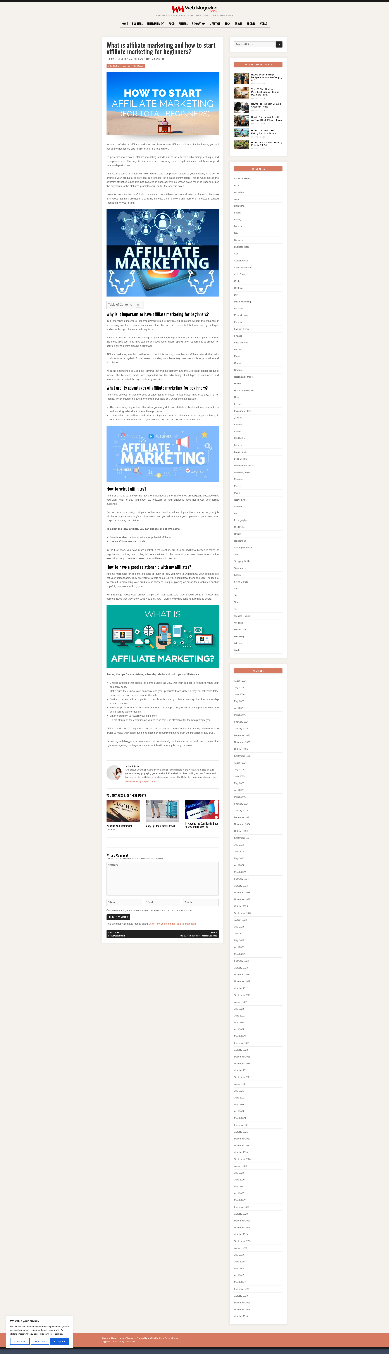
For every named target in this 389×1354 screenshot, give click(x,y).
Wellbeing (239, 636)
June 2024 (239, 851)
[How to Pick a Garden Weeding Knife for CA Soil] (241, 144)
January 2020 (241, 1213)
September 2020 (242, 1159)
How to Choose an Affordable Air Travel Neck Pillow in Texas (266, 118)
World (263, 24)
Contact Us (142, 1338)
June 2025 (239, 776)
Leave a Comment (155, 59)
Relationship (240, 540)
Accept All (59, 1341)
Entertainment (156, 24)
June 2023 (239, 933)
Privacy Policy (171, 1338)
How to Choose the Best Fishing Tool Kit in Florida (263, 132)
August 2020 (240, 1166)
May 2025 (239, 783)
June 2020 (239, 1179)
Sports (251, 24)
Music (237, 493)
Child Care (239, 274)
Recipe (237, 534)
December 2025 (242, 735)
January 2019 (241, 1295)
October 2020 (241, 1152)
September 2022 (242, 995)
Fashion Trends (242, 329)
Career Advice (241, 260)
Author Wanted (126, 1338)
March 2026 (240, 715)
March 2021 (240, 1118)
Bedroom (238, 226)
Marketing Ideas (133, 66)
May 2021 (239, 1104)
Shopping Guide (242, 561)
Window (238, 643)
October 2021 (241, 1070)
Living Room (240, 452)
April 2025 (239, 790)
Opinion (238, 506)
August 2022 (240, 1002)
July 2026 (239, 687)
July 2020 (239, 1173)
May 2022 (239, 1022)
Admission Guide (242, 178)
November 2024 (242, 824)
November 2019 (242, 1227)
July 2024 (239, 844)
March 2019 (240, 1282)
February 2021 (241, 1125)
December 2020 (242, 1138)
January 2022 (241, 1050)
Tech (227, 24)
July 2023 (239, 926)
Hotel (236, 397)
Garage (238, 363)
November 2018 (242, 1309)
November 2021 (242, 1063)
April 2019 (239, 1275)
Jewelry (238, 417)
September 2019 (242, 1241)
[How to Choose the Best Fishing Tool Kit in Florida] (241, 132)
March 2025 (240, 797)
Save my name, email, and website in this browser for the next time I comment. (151, 910)
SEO (236, 554)
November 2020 (242, 1145)
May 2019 (239, 1268)
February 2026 (241, 721)
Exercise (238, 322)
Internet (238, 404)
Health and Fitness (243, 376)
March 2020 (240, 1200)
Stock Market (241, 581)
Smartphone (240, 568)
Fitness (183, 24)
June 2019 (239, 1261)
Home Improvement (244, 390)
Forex (237, 356)
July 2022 (239, 1009)
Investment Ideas (242, 411)
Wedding (238, 622)
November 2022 (242, 981)
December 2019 (242, 1220)
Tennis (237, 602)
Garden (238, 370)
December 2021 (242, 1056)
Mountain (238, 479)
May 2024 (239, 858)
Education (239, 308)
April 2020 (239, 1193)
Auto (236, 199)
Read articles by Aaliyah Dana (140, 781)
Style (236, 588)
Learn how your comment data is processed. (172, 924)
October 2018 (241, 1316)
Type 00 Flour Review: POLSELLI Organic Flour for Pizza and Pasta (265, 92)
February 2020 (241, 1207)
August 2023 (240, 920)
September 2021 (242, 1077)
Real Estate (240, 527)
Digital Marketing (242, 301)
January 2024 (241, 885)
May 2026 (239, 701)
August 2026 (240, 680)
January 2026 (241, 728)
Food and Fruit (241, 342)
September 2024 (242, 838)
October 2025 (241, 749)
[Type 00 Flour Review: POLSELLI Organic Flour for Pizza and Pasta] (241, 93)
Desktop (238, 288)
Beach (237, 212)
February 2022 (241, 1043)
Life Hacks (239, 438)
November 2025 (242, 742)
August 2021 (240, 1084)
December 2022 (242, 974)
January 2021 (241, 1132)
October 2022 (241, 988)
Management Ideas (243, 465)
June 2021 (239, 1097)
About (113, 1338)
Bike (236, 233)
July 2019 (239, 1254)
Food (172, 24)
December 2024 (242, 817)
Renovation (198, 24)
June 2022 (239, 1015)
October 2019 (241, 1234)
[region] (39, 1332)
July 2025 (239, 769)
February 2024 (241, 879)
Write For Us (156, 1338)
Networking (239, 499)
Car (236, 253)
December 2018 (242, 1302)
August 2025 (240, 762)
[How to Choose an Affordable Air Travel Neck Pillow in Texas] (241, 120)
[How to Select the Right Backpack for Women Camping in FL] (241, 78)
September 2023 (242, 913)
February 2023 (241, 961)
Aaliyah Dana (136, 59)
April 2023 (239, 947)
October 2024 (241, 831)
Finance (238, 335)
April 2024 (239, 865)
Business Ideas (242, 247)
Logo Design (240, 458)
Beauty (237, 219)
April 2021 (239, 1111)
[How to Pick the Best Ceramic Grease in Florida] (241, 107)
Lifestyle (215, 24)
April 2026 (239, 708)
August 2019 (240, 1248)
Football (238, 349)
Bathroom (239, 206)
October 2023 (241, 906)
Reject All (40, 1341)
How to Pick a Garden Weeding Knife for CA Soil (266, 144)
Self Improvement (243, 547)
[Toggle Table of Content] (136, 305)
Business (137, 24)
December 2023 (242, 892)
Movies (237, 486)
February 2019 (241, 1289)
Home (125, 24)
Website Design (242, 616)
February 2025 (241, 803)
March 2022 (240, 1036)
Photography (240, 520)
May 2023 (239, 940)
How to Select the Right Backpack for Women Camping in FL (266, 77)
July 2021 (239, 1091)
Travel (239, 24)
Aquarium (239, 192)
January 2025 (241, 810)
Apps (236, 185)
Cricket (237, 281)
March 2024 (240, 872)
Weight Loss (240, 629)
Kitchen (238, 424)
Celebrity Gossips (243, 267)
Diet (236, 294)
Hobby (237, 383)
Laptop (237, 431)
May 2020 (239, 1186)
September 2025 (242, 756)
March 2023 (240, 954)
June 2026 (239, 694)
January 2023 (241, 967)
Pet (236, 513)
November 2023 (242, 899)
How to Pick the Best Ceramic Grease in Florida (266, 105)
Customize (20, 1341)
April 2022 (239, 1029)
